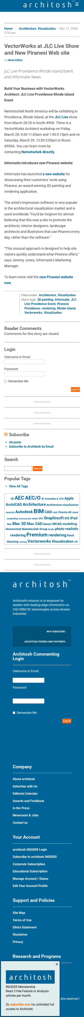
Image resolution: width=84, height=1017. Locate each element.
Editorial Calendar (25, 793)
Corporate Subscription (29, 864)
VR (76, 541)
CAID (55, 512)
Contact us (20, 822)
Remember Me (18, 381)
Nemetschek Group (34, 529)
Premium (37, 535)
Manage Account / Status (30, 879)
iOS (66, 518)
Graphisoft (54, 518)
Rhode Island (66, 308)
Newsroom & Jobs (25, 815)
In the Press (21, 808)
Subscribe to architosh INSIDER (35, 857)
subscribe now (20, 1004)
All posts (15, 442)
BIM (39, 511)
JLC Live (61, 117)
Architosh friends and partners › (45, 641)
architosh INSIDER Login (30, 849)
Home (8, 28)
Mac (9, 524)
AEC (19, 498)
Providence (32, 308)
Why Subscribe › (56, 631)
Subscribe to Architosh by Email (31, 446)
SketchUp (13, 541)
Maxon (47, 524)
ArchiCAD (14, 504)
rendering (48, 308)
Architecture (27, 28)
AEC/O (33, 498)
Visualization (47, 28)
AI (42, 498)
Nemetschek (13, 529)
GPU (40, 518)
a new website (54, 174)
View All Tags (18, 486)
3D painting (45, 299)
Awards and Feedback (28, 801)
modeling (70, 524)
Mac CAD (34, 523)
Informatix (62, 299)
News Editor (15, 60)
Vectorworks (33, 312)
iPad (73, 518)
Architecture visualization (62, 504)
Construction (25, 518)
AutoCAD (10, 512)
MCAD (57, 524)
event (35, 518)
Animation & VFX (54, 498)
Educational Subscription (30, 871)
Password (11, 369)
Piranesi (63, 304)
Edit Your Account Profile (30, 886)
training (23, 541)
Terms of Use (22, 920)
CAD (48, 512)
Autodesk (24, 511)
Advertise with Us (25, 786)
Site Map (19, 913)
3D (12, 498)
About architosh (24, 779)
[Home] (49, 6)
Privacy (18, 942)
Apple (69, 498)
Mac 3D (19, 523)
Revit (70, 535)
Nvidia (51, 529)
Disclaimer (20, 934)
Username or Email (17, 357)
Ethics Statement (25, 927)
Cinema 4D (64, 512)
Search (37, 468)
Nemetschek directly (37, 152)
